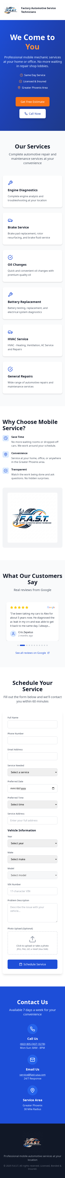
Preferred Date (15, 781)
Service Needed (16, 765)
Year (10, 836)
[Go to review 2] (22, 645)
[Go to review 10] (44, 645)
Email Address (15, 749)
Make (10, 852)
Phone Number (16, 733)
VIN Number (14, 884)
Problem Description (18, 900)
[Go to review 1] (18, 645)
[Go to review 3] (26, 645)
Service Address (16, 813)
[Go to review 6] (34, 645)
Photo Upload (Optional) (20, 928)
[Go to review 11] (47, 645)
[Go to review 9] (42, 645)
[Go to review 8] (39, 645)
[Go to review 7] (37, 645)
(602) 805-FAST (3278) (32, 1044)
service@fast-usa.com (33, 1074)
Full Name (13, 717)
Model (11, 868)
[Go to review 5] (31, 645)
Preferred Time (16, 797)
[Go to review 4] (29, 645)
